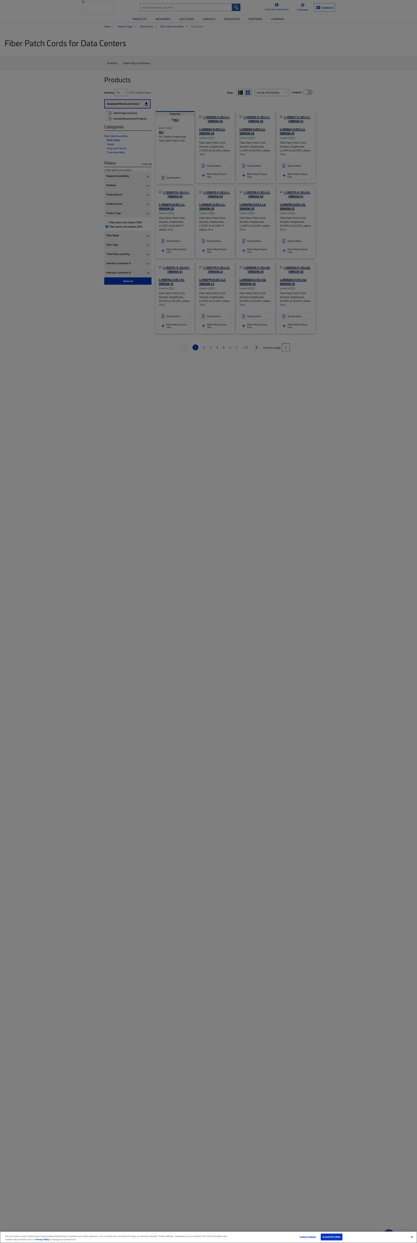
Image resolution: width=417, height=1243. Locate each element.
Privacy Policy (42, 1239)
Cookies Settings (308, 1236)
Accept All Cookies (332, 1236)
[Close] (411, 1237)
